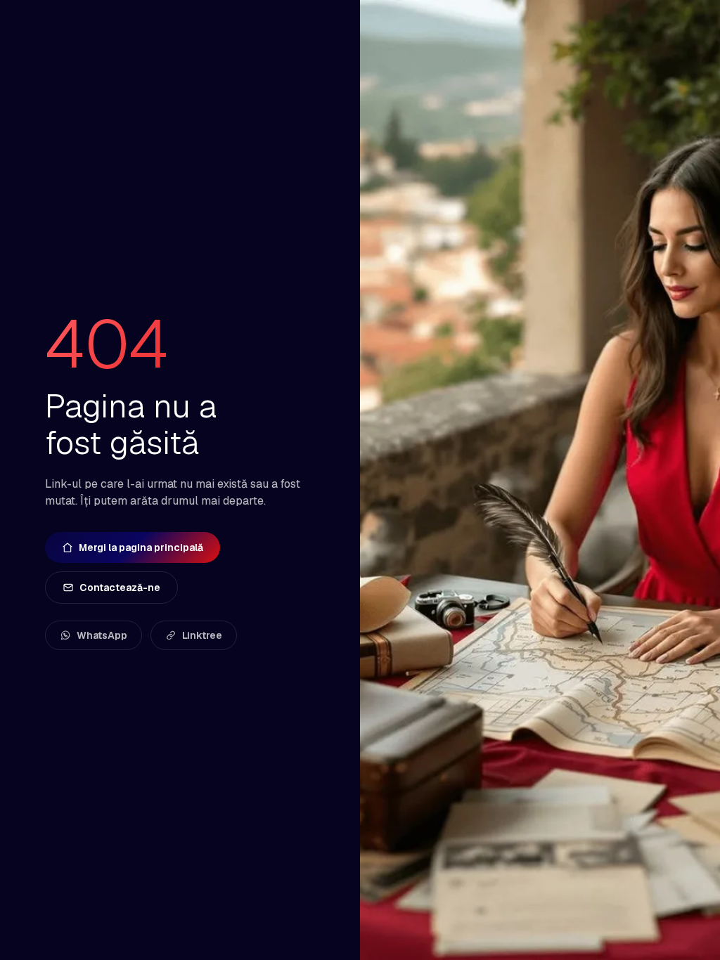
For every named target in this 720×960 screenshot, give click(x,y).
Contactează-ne (119, 587)
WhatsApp (102, 635)
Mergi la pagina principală (141, 547)
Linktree (202, 635)
